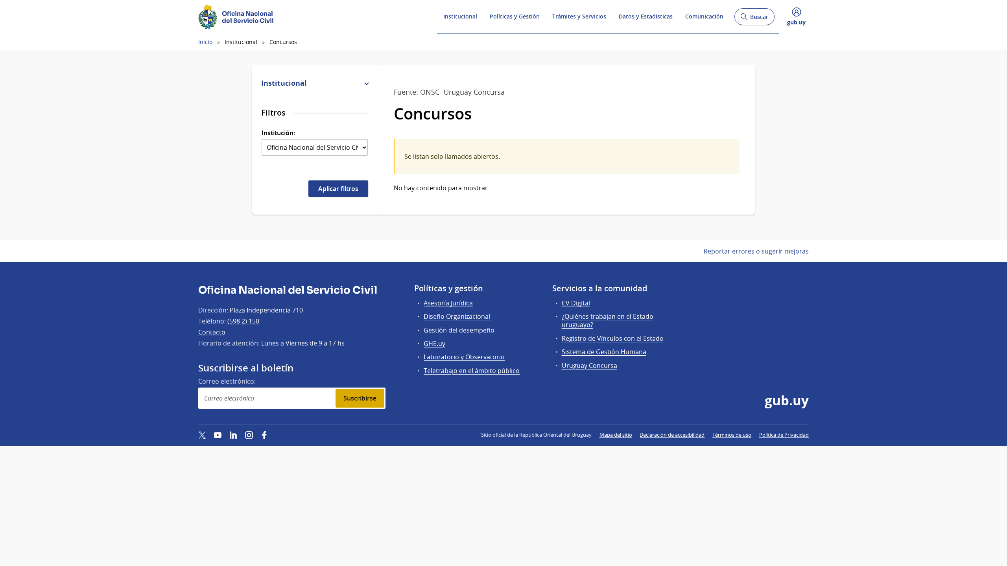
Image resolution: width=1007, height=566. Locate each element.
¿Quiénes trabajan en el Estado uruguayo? (607, 320)
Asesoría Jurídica (448, 303)
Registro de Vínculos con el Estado (613, 338)
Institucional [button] (284, 83)
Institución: (278, 133)
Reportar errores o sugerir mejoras (756, 251)
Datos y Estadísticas (646, 16)
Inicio (205, 42)
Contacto (211, 332)
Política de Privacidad (784, 434)
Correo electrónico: (227, 381)
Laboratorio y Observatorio (464, 357)
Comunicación (704, 16)
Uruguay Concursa (589, 365)
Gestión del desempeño (459, 330)
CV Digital (576, 303)
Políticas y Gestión (515, 16)
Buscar (754, 19)
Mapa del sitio (615, 434)
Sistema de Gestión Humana (604, 351)
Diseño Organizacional (457, 316)
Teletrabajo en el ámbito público (472, 370)
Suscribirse (359, 398)
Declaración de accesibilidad (672, 434)
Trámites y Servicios (579, 16)
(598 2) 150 (243, 321)
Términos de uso (731, 434)
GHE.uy (434, 343)
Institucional (460, 16)
